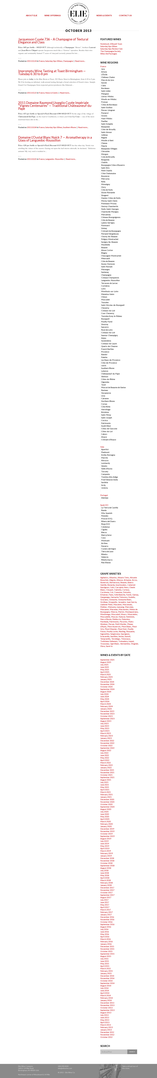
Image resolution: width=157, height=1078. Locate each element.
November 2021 (107, 772)
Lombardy (105, 463)
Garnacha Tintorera (119, 597)
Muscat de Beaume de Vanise (113, 387)
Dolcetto (127, 592)
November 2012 (107, 1034)
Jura (103, 69)
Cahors (104, 434)
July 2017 (104, 900)
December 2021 (107, 770)
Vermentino (125, 643)
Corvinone (104, 592)
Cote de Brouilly (108, 157)
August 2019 (105, 838)
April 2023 (104, 731)
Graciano (104, 599)
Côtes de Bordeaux (109, 104)
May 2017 (104, 905)
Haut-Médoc (106, 118)
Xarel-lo (109, 646)
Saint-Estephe (107, 124)
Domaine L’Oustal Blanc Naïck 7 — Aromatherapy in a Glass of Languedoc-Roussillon (55, 138)
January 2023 (106, 738)
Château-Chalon (108, 77)
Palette (104, 357)
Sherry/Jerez (106, 535)
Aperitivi (105, 449)
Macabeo (117, 604)
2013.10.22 (32, 93)
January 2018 (106, 885)
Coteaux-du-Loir (108, 310)
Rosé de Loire (106, 330)
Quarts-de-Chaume (109, 346)
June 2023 (104, 726)
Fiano (111, 594)
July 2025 (104, 664)
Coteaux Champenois (110, 277)
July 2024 (104, 694)
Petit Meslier (120, 624)
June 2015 (104, 961)
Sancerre (105, 327)
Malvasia (112, 607)
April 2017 (104, 907)
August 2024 (105, 691)
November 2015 (107, 949)
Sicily (103, 485)
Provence (105, 352)
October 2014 (106, 980)
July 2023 (104, 723)
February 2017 (106, 912)
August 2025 (105, 662)
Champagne (68, 61)
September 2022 (107, 748)
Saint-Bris (105, 168)
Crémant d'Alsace (108, 439)
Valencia (104, 557)
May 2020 (104, 816)
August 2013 (105, 1012)
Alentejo (104, 498)
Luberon (104, 371)
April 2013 (104, 1022)
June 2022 (104, 755)
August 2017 (105, 897)
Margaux (105, 93)
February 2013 (106, 1027)
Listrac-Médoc (107, 96)
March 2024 (105, 704)
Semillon (114, 636)
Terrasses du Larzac (109, 283)
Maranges (105, 269)
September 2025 (107, 660)
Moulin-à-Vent (107, 140)
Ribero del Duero (108, 521)
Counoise (118, 592)
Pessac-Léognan (108, 110)
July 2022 (104, 753)
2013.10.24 (32, 61)
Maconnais (127, 604)
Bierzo (104, 532)
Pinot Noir (122, 629)
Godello (131, 597)
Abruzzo (105, 460)
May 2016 (104, 934)
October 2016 (106, 922)
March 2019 (105, 851)
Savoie (104, 82)
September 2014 (107, 983)
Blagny (104, 253)
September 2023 (107, 718)
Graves (104, 115)
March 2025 (105, 674)
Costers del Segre (108, 549)
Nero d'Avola (105, 619)
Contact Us (125, 15)
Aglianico (104, 577)
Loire (103, 288)
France (42, 61)
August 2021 (105, 780)
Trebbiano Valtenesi (108, 641)
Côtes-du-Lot (107, 431)
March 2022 (105, 762)
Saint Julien (106, 91)
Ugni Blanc (114, 643)
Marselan (114, 609)
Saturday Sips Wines (53, 61)
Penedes (104, 516)
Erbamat (104, 594)
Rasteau (104, 390)
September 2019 (107, 836)
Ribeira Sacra (106, 560)
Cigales (104, 529)
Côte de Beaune (107, 220)
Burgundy (105, 159)
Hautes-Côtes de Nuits (111, 198)
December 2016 (107, 917)
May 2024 (104, 699)
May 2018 (104, 875)
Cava (103, 537)
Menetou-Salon (107, 294)
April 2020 (104, 819)
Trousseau (104, 643)
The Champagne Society (110, 51)
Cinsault (109, 590)
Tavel (103, 384)
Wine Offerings (52, 15)
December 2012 (107, 1032)
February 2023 (106, 735)
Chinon (104, 297)
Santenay (105, 272)
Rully (103, 181)
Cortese (125, 590)
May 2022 (104, 758)
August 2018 (105, 868)
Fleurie (104, 146)
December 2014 (107, 976)
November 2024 (107, 684)
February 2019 (106, 853)
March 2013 (105, 1025)
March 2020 (105, 821)
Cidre (103, 85)
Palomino (126, 619)
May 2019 (104, 846)
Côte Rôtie (105, 406)
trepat (131, 641)
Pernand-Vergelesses (110, 234)
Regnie (104, 137)
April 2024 (104, 701)
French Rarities (107, 349)
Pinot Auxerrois (114, 626)
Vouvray (104, 324)
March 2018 (105, 880)
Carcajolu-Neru (121, 587)
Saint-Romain (106, 266)
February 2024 (106, 706)
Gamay (135, 594)
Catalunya (105, 527)
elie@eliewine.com (65, 1068)
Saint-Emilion (106, 107)
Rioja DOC (105, 524)
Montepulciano (131, 612)
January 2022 (106, 767)
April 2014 (104, 993)
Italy (102, 447)
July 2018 (104, 870)
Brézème (105, 412)
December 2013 (107, 1003)
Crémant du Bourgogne (111, 231)
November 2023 (107, 713)
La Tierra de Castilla (109, 507)
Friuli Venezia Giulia (109, 479)
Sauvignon (125, 634)
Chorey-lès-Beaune (109, 236)
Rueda (103, 510)
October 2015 (106, 951)
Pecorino (123, 621)
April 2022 (104, 760)
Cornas (104, 404)
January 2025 (106, 679)
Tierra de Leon (107, 551)
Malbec (103, 607)
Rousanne (130, 631)
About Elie (31, 15)
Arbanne (127, 580)
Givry (103, 187)
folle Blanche (119, 594)
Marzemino (124, 609)
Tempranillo (105, 639)
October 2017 (106, 892)
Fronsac (104, 102)
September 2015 (107, 954)
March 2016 (105, 939)
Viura (102, 646)
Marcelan (129, 607)
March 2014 (105, 995)
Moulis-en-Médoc (109, 99)
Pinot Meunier (111, 629)
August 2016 (105, 927)
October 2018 (106, 863)
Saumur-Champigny (109, 335)
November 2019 (107, 831)
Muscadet (105, 299)
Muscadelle (105, 617)
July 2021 (104, 782)
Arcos (134, 580)
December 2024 (107, 682)
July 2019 (104, 841)
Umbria (104, 488)
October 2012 (106, 1037)
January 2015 (106, 973)
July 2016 (104, 929)
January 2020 (106, 826)
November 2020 (107, 802)
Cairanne (105, 398)
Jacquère (122, 602)
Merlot (121, 612)
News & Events (104, 15)
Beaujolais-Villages (109, 148)
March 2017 (105, 909)
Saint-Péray (106, 415)
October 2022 (106, 745)
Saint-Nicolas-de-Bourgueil (112, 305)
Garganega (105, 597)
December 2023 (107, 711)
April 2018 (104, 878)
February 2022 (106, 765)
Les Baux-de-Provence (110, 360)
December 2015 (107, 946)
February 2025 (106, 677)
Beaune (104, 247)
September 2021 (107, 777)
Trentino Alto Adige (109, 477)
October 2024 (106, 686)
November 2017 (107, 890)
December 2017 (107, 887)
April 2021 (104, 789)
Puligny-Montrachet (109, 239)
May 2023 (104, 728)
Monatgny (105, 184)
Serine (121, 636)
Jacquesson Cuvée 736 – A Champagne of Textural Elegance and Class (53, 40)
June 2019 (104, 843)
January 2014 (106, 1000)
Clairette (117, 590)
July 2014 (104, 988)
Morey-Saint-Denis (109, 201)
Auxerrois (104, 582)
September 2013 (107, 1010)
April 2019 (104, 848)
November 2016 (107, 919)
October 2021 (106, 775)
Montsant (105, 540)
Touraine (105, 302)
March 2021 (105, 792)
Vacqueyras (106, 393)
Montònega (105, 614)
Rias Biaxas (106, 562)
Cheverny (105, 308)
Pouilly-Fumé (106, 321)
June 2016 (104, 931)
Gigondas (105, 382)
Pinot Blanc (126, 626)
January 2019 (106, 856)
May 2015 (104, 963)
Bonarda (111, 585)
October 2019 (106, 833)
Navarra (104, 546)
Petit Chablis (106, 170)
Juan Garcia (132, 602)
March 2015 (105, 968)
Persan (111, 624)
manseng (120, 607)
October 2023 (106, 716)
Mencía (114, 612)
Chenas (104, 143)
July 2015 (104, 958)
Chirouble (105, 151)
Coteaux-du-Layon (109, 343)
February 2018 (106, 882)
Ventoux (104, 376)
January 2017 (106, 914)
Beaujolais (105, 126)
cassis (103, 365)
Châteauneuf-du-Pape (110, 373)
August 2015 (105, 956)
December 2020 (107, 799)
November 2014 (107, 978)
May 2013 (104, 1020)
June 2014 (104, 990)
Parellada (104, 621)
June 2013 (104, 1017)
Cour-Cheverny (107, 313)
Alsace (104, 437)
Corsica (104, 420)
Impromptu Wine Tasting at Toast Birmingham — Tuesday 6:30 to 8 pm (52, 72)
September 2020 (107, 807)
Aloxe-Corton (107, 250)
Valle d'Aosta (106, 468)
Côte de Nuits (107, 190)
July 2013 (104, 1015)
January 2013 (106, 1030)
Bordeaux (105, 88)
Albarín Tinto (123, 577)
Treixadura (123, 641)
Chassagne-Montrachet (111, 255)
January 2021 (106, 797)
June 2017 (104, 902)
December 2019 (107, 829)
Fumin (128, 594)
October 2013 (106, 1007)
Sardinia (104, 482)
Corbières (105, 286)
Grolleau (104, 602)
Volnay (104, 228)
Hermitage (105, 409)
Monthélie (105, 244)
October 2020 (106, 804)
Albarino (113, 577)
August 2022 (105, 750)
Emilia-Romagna (108, 455)
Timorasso (125, 639)
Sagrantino (104, 634)
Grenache (113, 599)
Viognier (134, 643)
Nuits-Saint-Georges (110, 209)
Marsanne (104, 609)
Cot (111, 592)
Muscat (114, 617)
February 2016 (106, 941)
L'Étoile (104, 74)
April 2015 (104, 966)
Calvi (112, 587)
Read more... (80, 61)
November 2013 (107, 1005)
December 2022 (107, 740)
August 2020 (105, 809)
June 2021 (104, 784)
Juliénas (104, 135)
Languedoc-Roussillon (54, 159)
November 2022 (107, 743)
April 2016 (104, 936)
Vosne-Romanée (108, 192)
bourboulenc (121, 585)
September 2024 (107, 689)
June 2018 (104, 873)
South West (106, 426)
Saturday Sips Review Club (111, 49)
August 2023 (105, 721)
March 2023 (105, 733)
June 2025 (104, 667)
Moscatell (115, 614)
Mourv (124, 614)
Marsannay (106, 214)
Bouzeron (105, 176)
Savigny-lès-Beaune (109, 242)
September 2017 (107, 895)
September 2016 (107, 924)
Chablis (104, 162)
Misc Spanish (106, 513)
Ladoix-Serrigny (108, 223)
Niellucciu (116, 619)
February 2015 (106, 971)
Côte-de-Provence (109, 363)
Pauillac (104, 121)
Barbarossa (114, 582)
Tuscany (104, 471)
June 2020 (104, 814)
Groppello (113, 602)
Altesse (120, 580)
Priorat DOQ (106, 518)
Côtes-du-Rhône (108, 379)
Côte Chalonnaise (108, 173)
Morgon (104, 154)
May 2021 (104, 787)
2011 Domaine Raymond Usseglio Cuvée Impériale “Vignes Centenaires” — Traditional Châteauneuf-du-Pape (55, 106)
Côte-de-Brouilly (108, 129)
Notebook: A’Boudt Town (111, 44)
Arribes (104, 543)
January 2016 (106, 944)
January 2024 (106, 709)
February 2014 (106, 998)
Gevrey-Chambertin (109, 206)
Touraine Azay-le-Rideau (111, 316)
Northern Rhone (108, 401)
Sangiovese (115, 634)
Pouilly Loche (112, 631)
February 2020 (106, 824)
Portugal (104, 495)
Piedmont (105, 452)
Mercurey (105, 179)
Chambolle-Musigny (109, 211)
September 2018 (107, 865)
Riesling (122, 631)
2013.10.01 (32, 159)
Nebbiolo (130, 617)
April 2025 (104, 672)
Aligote (112, 580)
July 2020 (104, 811)
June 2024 (104, 696)
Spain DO (104, 505)
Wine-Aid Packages (108, 53)
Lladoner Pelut (106, 604)
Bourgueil (105, 319)
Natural (122, 617)
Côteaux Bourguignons (110, 217)
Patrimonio (106, 423)
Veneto (104, 466)
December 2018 (107, 858)
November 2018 (107, 860)
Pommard (105, 225)
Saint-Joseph (106, 417)
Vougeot (104, 195)
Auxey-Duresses (108, 264)
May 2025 (104, 669)
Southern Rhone (69, 127)
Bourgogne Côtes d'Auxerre (113, 165)
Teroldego (115, 639)
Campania (105, 474)
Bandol (104, 354)
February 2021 (106, 794)
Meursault (105, 258)
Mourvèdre (132, 614)
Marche (104, 457)
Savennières (106, 340)
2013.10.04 (32, 127)
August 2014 (105, 985)
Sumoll (127, 636)
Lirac (103, 395)
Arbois (104, 72)
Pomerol (104, 113)
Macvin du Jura (107, 80)
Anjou (103, 338)
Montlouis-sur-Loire (109, 291)
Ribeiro (104, 554)
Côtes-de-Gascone (109, 428)
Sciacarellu (104, 636)
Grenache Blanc (124, 599)
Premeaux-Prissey (109, 203)
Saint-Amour (106, 132)
